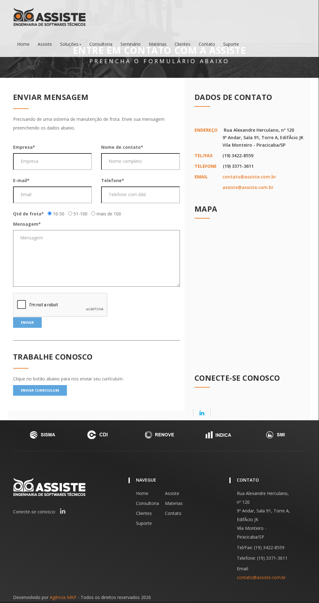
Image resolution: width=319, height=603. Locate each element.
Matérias (158, 44)
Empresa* (24, 147)
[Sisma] (42, 435)
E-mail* (21, 180)
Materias (174, 503)
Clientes (182, 44)
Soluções (69, 44)
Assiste (45, 44)
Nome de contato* (122, 147)
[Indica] (218, 435)
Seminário (130, 44)
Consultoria (100, 44)
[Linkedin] (202, 413)
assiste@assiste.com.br (248, 187)
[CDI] (101, 435)
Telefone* (112, 180)
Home (23, 44)
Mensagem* (27, 224)
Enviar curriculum (40, 390)
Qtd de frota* (28, 214)
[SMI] (276, 435)
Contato (207, 44)
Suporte (231, 44)
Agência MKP (63, 597)
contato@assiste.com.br (249, 177)
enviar (27, 322)
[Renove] (159, 435)
